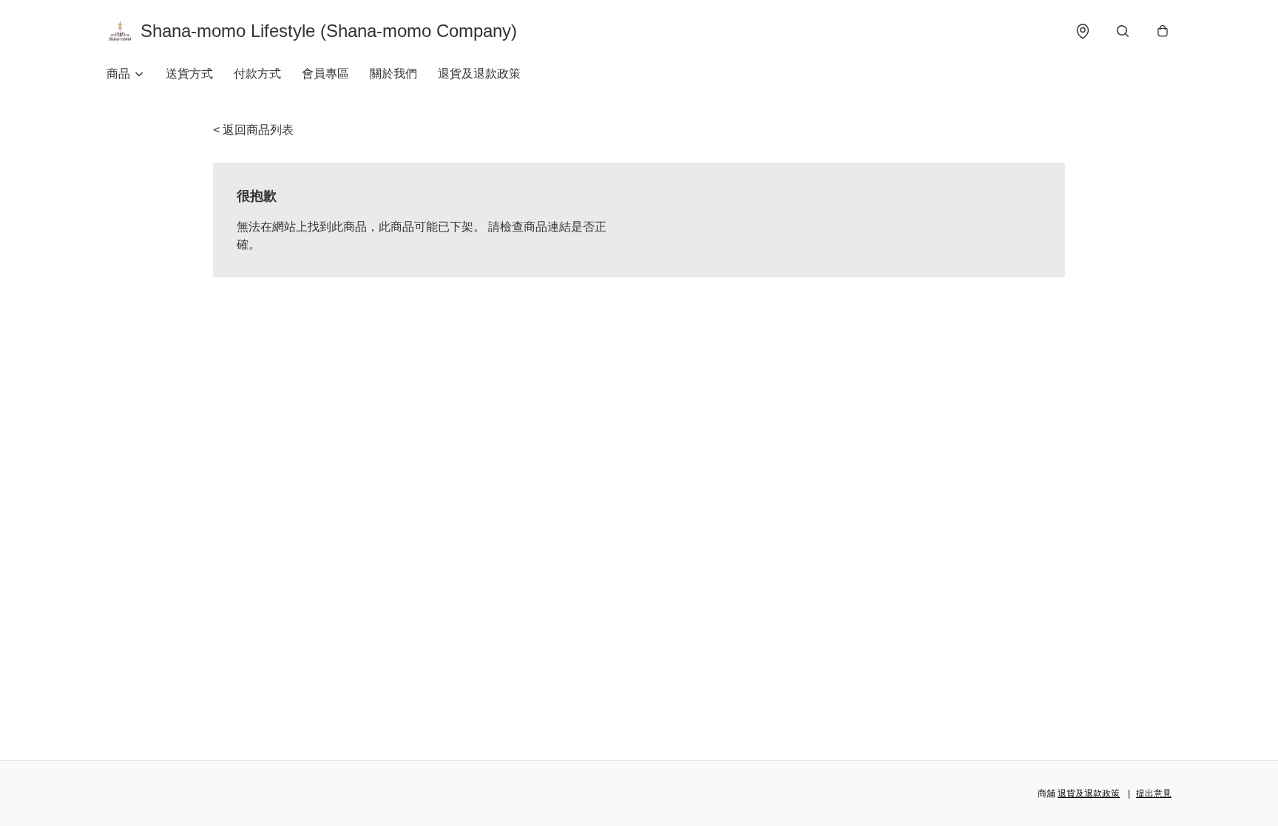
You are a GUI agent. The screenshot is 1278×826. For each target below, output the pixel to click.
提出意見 (1154, 793)
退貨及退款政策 (479, 73)
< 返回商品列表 (253, 129)
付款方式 (257, 73)
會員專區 (325, 73)
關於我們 (393, 73)
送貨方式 (189, 73)
